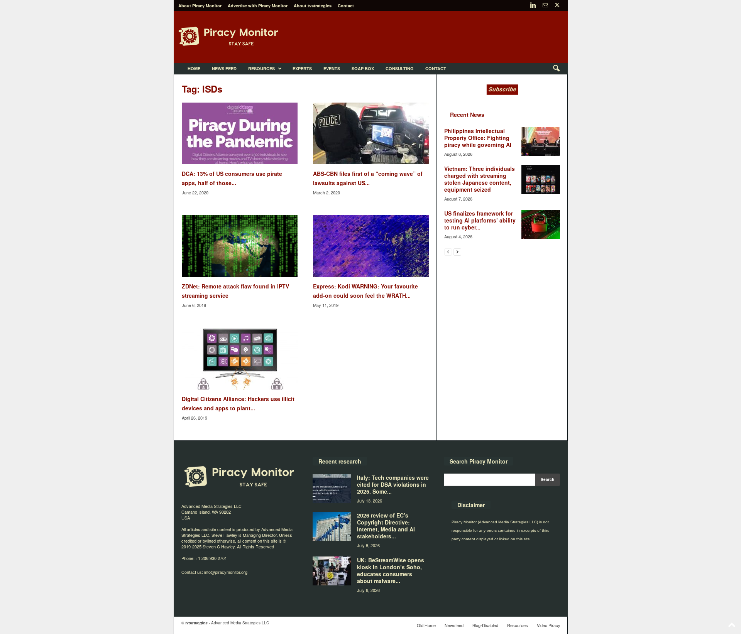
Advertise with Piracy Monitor (258, 5)
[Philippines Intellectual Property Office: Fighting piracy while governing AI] (540, 141)
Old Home (426, 625)
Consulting (400, 68)
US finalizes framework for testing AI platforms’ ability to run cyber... (480, 220)
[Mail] (545, 5)
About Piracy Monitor (200, 5)
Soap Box (363, 68)
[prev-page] (448, 252)
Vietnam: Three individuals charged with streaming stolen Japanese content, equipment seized (479, 179)
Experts (302, 68)
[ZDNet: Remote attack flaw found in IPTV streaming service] (240, 246)
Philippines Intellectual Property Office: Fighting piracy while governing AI (477, 137)
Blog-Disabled (485, 625)
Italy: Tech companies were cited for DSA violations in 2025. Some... (393, 484)
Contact (346, 5)
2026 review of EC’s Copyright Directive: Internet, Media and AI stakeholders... (386, 525)
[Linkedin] (533, 5)
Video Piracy (548, 625)
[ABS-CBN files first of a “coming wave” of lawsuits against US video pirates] (371, 133)
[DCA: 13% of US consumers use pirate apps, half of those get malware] (240, 133)
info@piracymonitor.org (225, 572)
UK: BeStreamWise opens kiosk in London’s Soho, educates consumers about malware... (390, 570)
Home (194, 68)
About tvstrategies (313, 5)
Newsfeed (454, 625)
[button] (556, 68)
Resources (261, 68)
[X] (557, 5)
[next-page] (457, 252)
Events (331, 68)
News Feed (224, 68)
